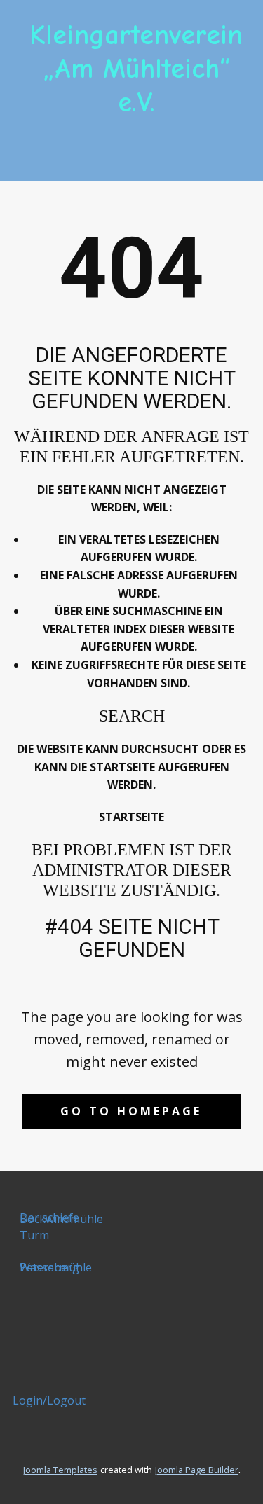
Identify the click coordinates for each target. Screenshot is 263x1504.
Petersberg (49, 1267)
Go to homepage (131, 1111)
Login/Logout (49, 1400)
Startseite (131, 817)
